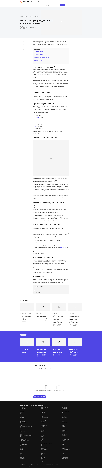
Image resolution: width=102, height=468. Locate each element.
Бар (21, 427)
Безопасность (22, 431)
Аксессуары (22, 421)
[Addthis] (39, 292)
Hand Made (22, 407)
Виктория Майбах (23, 26)
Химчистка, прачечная (66, 449)
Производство (64, 407)
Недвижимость (43, 441)
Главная (22, 16)
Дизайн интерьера (23, 452)
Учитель (63, 441)
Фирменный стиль (42, 464)
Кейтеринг (43, 411)
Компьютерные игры (44, 417)
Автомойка (22, 417)
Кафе (42, 409)
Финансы (63, 443)
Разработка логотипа (34, 464)
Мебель (42, 436)
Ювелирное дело (65, 457)
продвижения (63, 247)
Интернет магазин (44, 407)
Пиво (42, 454)
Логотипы (29, 313)
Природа (42, 461)
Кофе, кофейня (44, 425)
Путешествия (64, 408)
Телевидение (64, 434)
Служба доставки (65, 422)
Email (46, 385)
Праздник (43, 458)
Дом (21, 453)
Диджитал (22, 450)
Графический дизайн (24, 445)
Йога (42, 408)
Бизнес (21, 434)
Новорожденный (44, 445)
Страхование (64, 429)
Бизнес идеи (24, 313)
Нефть (42, 444)
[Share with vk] (23, 47)
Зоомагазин (22, 458)
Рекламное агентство (66, 411)
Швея (63, 453)
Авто (21, 416)
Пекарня (42, 452)
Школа (63, 454)
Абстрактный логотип (24, 413)
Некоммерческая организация (46, 443)
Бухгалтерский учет (24, 439)
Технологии (64, 435)
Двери (21, 448)
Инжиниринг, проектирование (25, 459)
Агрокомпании (22, 420)
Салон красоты (64, 417)
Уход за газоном (65, 440)
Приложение (43, 459)
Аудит (21, 425)
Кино (42, 413)
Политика (43, 457)
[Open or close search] (81, 2)
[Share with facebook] (23, 41)
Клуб (42, 416)
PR (20, 409)
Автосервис (22, 418)
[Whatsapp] (35, 292)
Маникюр (42, 431)
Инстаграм (22, 461)
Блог (26, 16)
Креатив (42, 426)
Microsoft (37, 117)
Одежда (42, 448)
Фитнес (63, 444)
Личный (42, 429)
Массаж (42, 435)
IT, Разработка (23, 408)
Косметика (43, 422)
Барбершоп (22, 429)
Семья (63, 421)
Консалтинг (43, 421)
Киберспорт (43, 412)
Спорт (63, 425)
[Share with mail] (23, 49)
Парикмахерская (44, 450)
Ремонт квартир (65, 413)
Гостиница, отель (23, 444)
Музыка (42, 440)
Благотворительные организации (26, 435)
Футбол (63, 448)
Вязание (21, 443)
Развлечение (64, 409)
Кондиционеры (43, 420)
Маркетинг (43, 432)
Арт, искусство (23, 422)
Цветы (63, 452)
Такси (63, 431)
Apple (36, 126)
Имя (34, 385)
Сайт (59, 385)
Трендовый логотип (65, 439)
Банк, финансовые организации (26, 426)
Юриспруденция (65, 458)
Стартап (63, 426)
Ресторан (63, 416)
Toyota (36, 115)
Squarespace (22, 411)
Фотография (64, 445)
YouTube (21, 412)
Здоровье (22, 457)
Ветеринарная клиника (24, 440)
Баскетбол (22, 430)
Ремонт (63, 412)
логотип (43, 75)
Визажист (22, 441)
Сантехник (64, 418)
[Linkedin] (36, 292)
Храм (63, 450)
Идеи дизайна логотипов (24, 464)
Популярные (23, 334)
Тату (62, 432)
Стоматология (64, 427)
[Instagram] (33, 292)
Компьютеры (43, 418)
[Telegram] (38, 292)
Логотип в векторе (49, 464)
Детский (21, 449)
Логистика (43, 430)
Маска (42, 434)
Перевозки (43, 453)
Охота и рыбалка (44, 449)
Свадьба (63, 420)
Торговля (63, 436)
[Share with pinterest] (23, 44)
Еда (21, 454)
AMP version (56, 464)
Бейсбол (21, 432)
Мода (42, 439)
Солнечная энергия (65, 459)
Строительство (64, 430)
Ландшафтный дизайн (45, 427)
